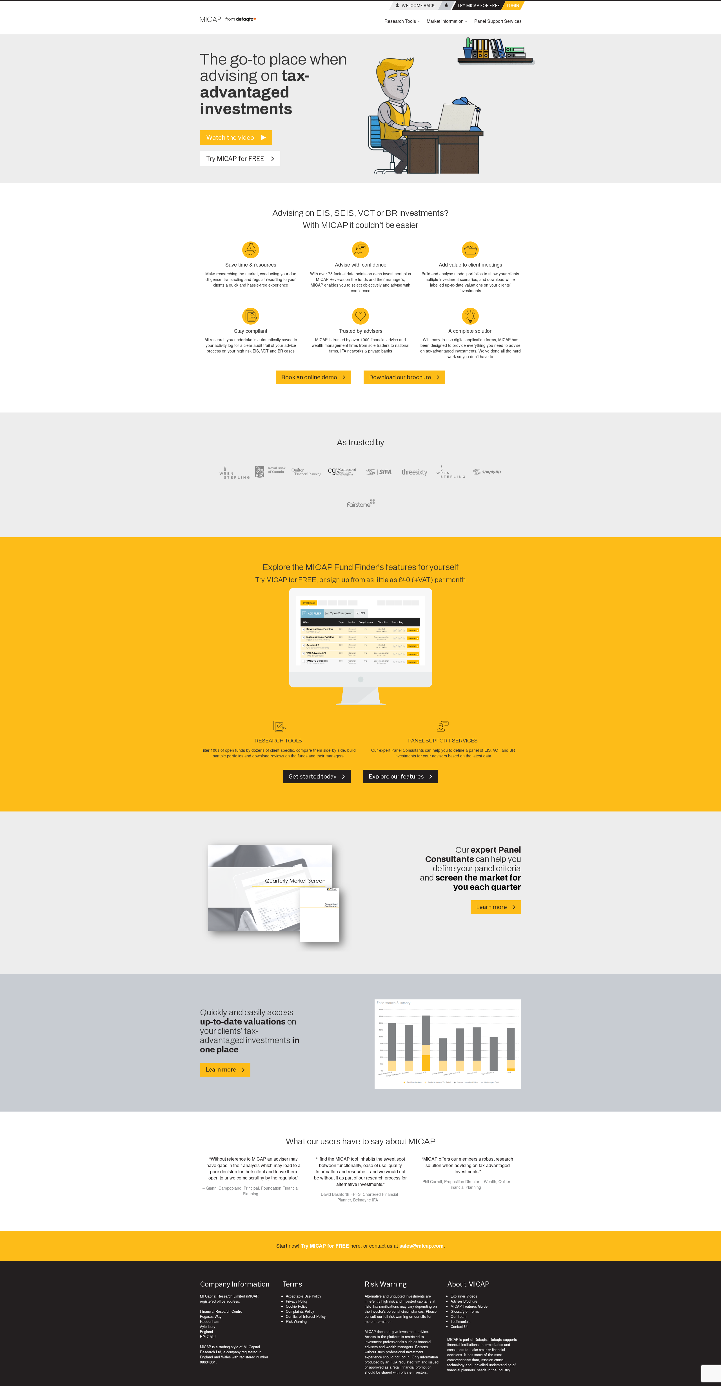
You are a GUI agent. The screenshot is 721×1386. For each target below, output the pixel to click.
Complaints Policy (300, 1311)
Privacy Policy (297, 1301)
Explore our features (399, 776)
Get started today (315, 776)
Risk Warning (296, 1321)
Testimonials (460, 1321)
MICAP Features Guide (469, 1306)
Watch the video (233, 137)
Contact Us (459, 1326)
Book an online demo (312, 377)
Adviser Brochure (464, 1301)
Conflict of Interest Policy (306, 1316)
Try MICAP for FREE (238, 158)
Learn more (494, 907)
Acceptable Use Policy (303, 1296)
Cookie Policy (296, 1306)
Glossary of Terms (465, 1311)
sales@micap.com (421, 1245)
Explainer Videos (464, 1296)
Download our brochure (403, 377)
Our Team (458, 1316)
